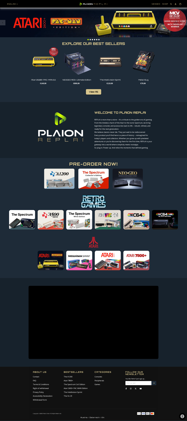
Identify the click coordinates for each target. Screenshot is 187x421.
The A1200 (68, 377)
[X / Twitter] (135, 388)
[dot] (88, 39)
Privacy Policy (38, 392)
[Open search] (171, 4)
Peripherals (99, 380)
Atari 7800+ (68, 380)
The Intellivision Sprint (73, 392)
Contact (36, 377)
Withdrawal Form (40, 400)
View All (93, 92)
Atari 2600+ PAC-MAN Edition (76, 388)
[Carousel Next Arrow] (184, 22)
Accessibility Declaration (42, 396)
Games (97, 384)
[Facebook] (126, 388)
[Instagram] (130, 388)
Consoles (98, 377)
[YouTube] (141, 388)
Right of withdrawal (41, 388)
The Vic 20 (68, 396)
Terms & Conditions (41, 384)
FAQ (34, 380)
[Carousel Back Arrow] (2, 22)
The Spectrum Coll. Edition (74, 384)
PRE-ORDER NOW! (93, 164)
